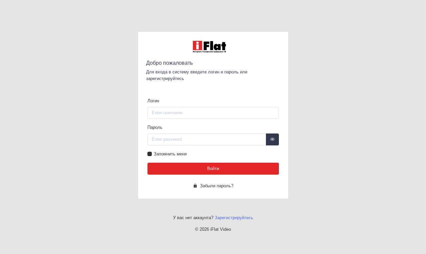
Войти (213, 168)
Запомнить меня (170, 153)
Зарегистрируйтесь (234, 217)
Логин (153, 100)
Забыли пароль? (216, 185)
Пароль (154, 127)
